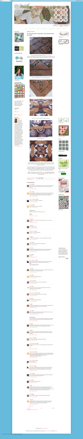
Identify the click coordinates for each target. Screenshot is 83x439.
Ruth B (30, 286)
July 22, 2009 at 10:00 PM (33, 348)
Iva (29, 385)
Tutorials (63, 28)
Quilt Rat (30, 394)
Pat (29, 304)
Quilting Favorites (52, 28)
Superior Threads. (48, 55)
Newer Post (29, 408)
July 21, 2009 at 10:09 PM (33, 201)
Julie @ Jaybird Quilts (32, 199)
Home (26, 28)
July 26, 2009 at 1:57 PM (33, 382)
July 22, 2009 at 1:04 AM (33, 228)
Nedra (30, 268)
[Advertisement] (63, 64)
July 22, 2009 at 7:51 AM (33, 277)
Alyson (30, 310)
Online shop (59, 28)
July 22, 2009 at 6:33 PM (33, 340)
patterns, (43, 172)
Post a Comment (30, 406)
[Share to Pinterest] (42, 178)
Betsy (30, 298)
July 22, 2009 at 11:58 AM (33, 307)
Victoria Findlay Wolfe (32, 343)
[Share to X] (40, 178)
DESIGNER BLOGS (44, 428)
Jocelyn (30, 254)
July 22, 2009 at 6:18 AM (33, 251)
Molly (30, 399)
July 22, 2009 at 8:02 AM (33, 283)
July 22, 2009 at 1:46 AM (33, 233)
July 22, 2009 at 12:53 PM (33, 320)
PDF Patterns (44, 28)
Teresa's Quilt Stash (32, 360)
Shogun (30, 275)
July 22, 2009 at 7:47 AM (33, 272)
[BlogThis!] (39, 178)
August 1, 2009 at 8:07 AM (33, 396)
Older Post (53, 408)
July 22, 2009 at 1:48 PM (33, 327)
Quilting (30, 179)
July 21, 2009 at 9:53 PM (33, 188)
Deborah (30, 191)
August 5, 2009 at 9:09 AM (33, 404)
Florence (30, 184)
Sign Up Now (63, 173)
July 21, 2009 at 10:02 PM (33, 196)
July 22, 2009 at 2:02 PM (33, 334)
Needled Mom (31, 280)
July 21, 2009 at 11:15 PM (33, 207)
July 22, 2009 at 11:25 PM (33, 357)
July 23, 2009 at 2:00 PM (33, 370)
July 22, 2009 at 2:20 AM (33, 239)
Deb (30, 330)
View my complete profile (18, 146)
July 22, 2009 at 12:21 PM (33, 314)
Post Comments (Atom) (34, 409)
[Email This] (38, 178)
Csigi (30, 225)
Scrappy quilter (31, 337)
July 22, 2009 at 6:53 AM (33, 257)
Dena (30, 323)
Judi (19, 118)
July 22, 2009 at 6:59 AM (33, 265)
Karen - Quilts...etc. (32, 260)
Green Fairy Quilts (31, 28)
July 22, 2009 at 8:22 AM (33, 295)
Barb (30, 236)
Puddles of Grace (32, 231)
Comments (17, 111)
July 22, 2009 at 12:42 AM (33, 222)
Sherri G (30, 242)
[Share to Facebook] (41, 178)
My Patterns (38, 28)
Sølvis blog (31, 373)
